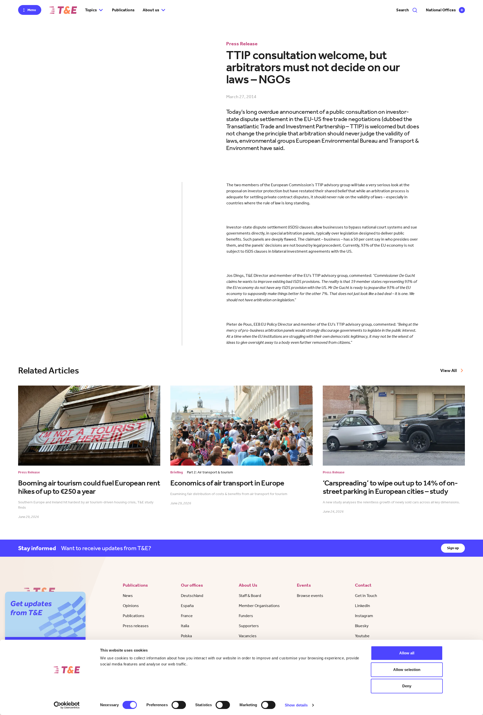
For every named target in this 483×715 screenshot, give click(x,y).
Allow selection (407, 669)
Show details (296, 705)
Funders (246, 615)
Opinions (131, 605)
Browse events (310, 595)
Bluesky (362, 625)
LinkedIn (362, 605)
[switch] (179, 705)
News (128, 595)
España (187, 605)
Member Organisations (259, 605)
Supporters (249, 625)
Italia (185, 625)
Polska (186, 635)
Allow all (407, 653)
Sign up (453, 548)
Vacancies (248, 635)
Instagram (364, 615)
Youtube (362, 635)
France (187, 615)
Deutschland (192, 595)
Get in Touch (366, 595)
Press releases (136, 625)
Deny (406, 686)
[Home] (63, 10)
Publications (123, 10)
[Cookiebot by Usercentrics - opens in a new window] (67, 705)
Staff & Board (250, 595)
